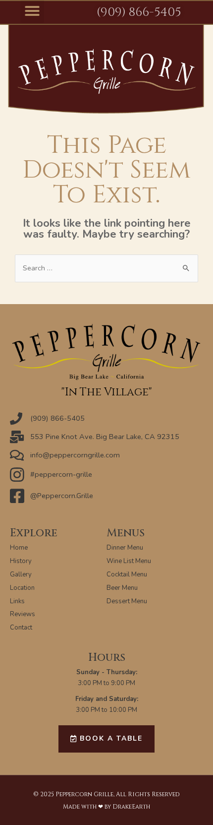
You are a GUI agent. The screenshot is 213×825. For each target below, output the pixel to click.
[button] (106, 739)
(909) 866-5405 (139, 12)
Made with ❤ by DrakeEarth (106, 807)
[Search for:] (106, 268)
